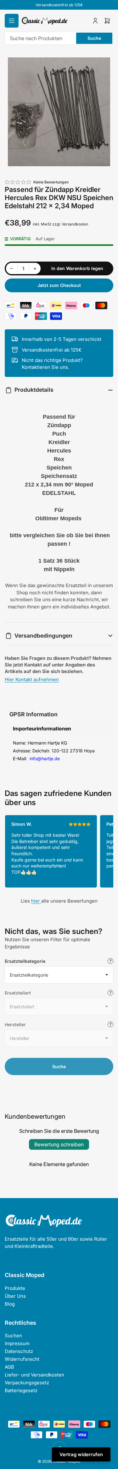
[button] (18, 182)
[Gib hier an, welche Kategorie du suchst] (110, 961)
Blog (10, 1304)
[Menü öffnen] (12, 21)
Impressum (17, 1343)
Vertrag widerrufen (81, 1454)
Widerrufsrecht (22, 1359)
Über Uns (15, 1296)
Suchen (13, 1336)
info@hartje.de (44, 758)
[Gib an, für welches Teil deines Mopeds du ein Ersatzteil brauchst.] (110, 992)
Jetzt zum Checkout (59, 285)
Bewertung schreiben (59, 1144)
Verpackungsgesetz (27, 1383)
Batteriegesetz (21, 1390)
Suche (94, 38)
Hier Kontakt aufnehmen (32, 679)
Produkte (15, 1288)
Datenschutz (19, 1351)
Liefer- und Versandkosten (34, 1375)
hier (36, 901)
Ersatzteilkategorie (25, 961)
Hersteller (15, 1024)
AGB (9, 1367)
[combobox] (59, 38)
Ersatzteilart (18, 992)
